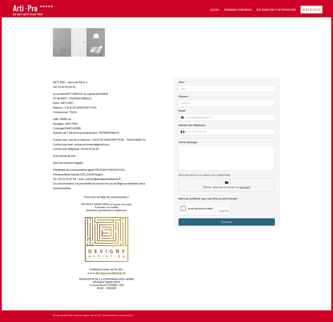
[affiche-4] (106, 243)
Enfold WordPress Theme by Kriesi (118, 315)
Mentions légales (81, 315)
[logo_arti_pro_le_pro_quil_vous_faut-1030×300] (35, 9)
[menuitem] (215, 9)
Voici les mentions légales (68, 162)
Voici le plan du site (64, 155)
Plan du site (96, 315)
